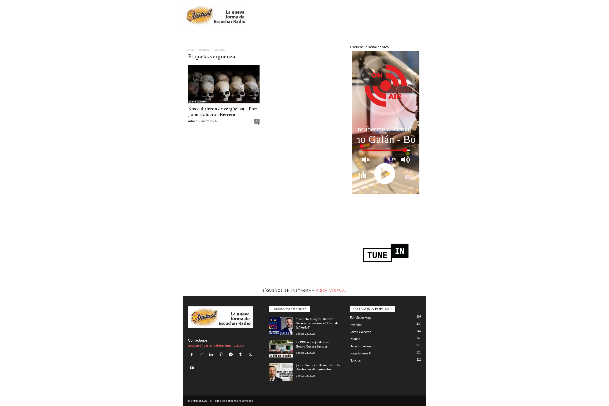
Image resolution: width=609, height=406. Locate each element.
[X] (250, 355)
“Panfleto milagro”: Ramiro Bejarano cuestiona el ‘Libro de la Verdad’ (317, 323)
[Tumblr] (241, 355)
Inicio (191, 49)
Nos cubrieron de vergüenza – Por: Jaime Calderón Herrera (222, 112)
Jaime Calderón (198, 101)
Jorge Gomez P (360, 353)
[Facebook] (193, 355)
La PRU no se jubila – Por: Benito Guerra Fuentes (313, 344)
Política (355, 339)
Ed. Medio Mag (360, 317)
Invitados (356, 325)
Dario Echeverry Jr (362, 346)
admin (192, 121)
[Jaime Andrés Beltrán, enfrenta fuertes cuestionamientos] (281, 372)
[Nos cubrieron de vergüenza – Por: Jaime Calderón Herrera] (224, 84)
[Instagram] (202, 355)
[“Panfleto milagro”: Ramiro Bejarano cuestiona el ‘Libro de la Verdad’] (281, 326)
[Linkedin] (212, 355)
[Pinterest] (222, 355)
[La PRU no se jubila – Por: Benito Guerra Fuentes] (281, 349)
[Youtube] (192, 368)
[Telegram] (232, 355)
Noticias (355, 360)
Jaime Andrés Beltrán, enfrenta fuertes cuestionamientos (318, 367)
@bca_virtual (331, 290)
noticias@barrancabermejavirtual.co (216, 345)
